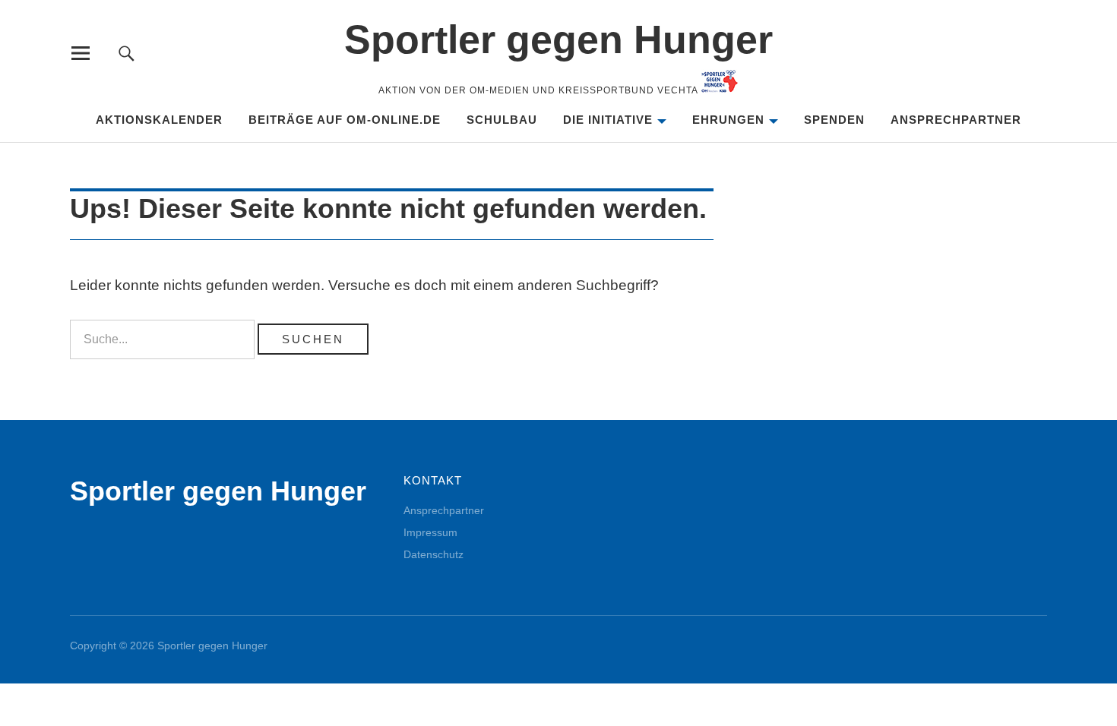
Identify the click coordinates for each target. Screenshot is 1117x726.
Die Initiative (608, 119)
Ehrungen (728, 119)
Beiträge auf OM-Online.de (344, 119)
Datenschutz (433, 554)
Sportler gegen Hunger (558, 39)
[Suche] (126, 52)
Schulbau (502, 119)
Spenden (834, 119)
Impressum (430, 532)
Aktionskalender (159, 119)
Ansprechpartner (956, 119)
